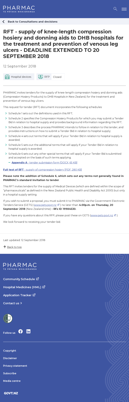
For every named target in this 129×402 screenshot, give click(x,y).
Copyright (9, 350)
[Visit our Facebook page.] (20, 331)
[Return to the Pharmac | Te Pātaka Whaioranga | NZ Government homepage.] (19, 9)
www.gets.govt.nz (45, 205)
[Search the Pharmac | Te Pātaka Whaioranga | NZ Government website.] (115, 9)
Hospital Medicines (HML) (22, 287)
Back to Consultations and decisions (32, 21)
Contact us (11, 303)
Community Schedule (19, 279)
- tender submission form (44, 162)
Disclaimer (10, 358)
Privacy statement (15, 365)
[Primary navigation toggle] (123, 9)
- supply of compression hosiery (42, 169)
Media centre (12, 380)
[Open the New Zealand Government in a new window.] (64, 393)
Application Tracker (17, 295)
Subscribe (9, 373)
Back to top (14, 247)
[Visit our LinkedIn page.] (28, 331)
